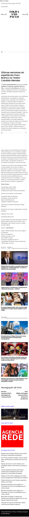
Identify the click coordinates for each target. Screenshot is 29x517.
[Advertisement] (14, 34)
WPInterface (6, 513)
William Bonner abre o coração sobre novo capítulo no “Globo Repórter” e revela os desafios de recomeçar (14, 267)
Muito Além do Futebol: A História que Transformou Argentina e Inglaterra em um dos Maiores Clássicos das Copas (14, 498)
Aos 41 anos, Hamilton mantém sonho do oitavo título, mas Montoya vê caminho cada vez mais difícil (14, 358)
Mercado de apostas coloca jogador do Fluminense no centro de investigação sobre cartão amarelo (13, 486)
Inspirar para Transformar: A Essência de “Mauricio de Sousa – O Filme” (14, 288)
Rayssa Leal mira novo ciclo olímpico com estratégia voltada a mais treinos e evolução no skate (14, 380)
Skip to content (4, 1)
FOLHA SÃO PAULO (14, 14)
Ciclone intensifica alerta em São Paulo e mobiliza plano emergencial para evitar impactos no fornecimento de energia (12, 471)
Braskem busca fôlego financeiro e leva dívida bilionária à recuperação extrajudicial (13, 337)
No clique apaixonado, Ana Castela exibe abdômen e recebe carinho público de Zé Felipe (14, 308)
